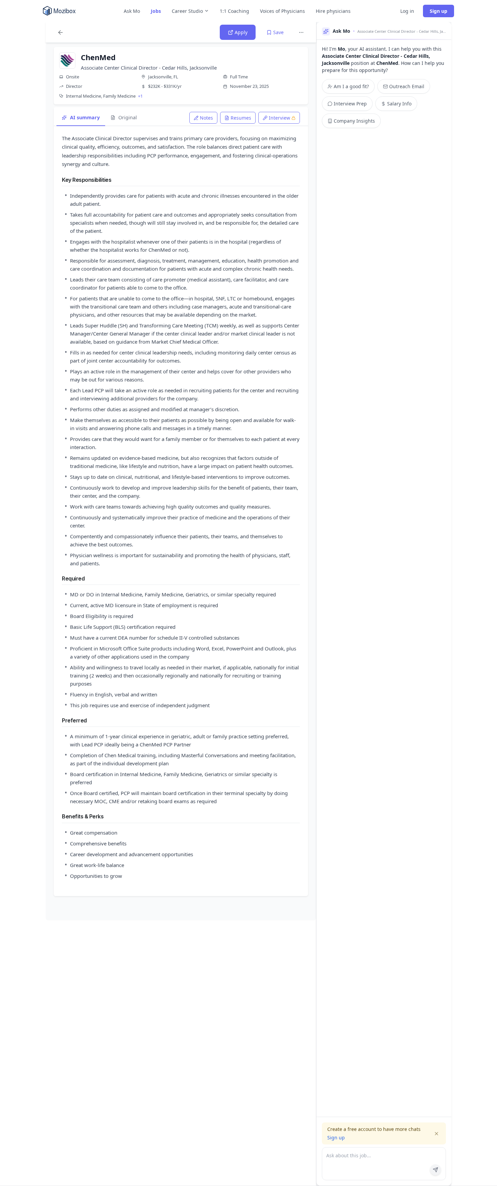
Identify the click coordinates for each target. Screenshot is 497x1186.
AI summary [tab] (85, 117)
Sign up (438, 11)
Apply (241, 32)
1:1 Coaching (234, 11)
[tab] (203, 118)
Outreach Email (406, 86)
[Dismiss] (436, 1134)
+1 (140, 96)
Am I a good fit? (351, 86)
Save (278, 32)
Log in (407, 11)
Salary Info (399, 103)
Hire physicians (333, 11)
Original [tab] (127, 117)
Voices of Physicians (282, 11)
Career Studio (187, 11)
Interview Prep (350, 103)
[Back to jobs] (60, 32)
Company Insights (354, 121)
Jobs (156, 11)
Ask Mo (132, 11)
